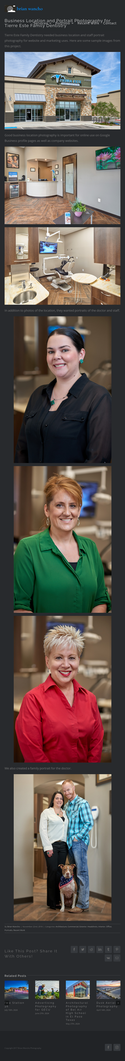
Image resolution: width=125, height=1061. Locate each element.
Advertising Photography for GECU (46, 1006)
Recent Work (19, 930)
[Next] (118, 1003)
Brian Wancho (13, 926)
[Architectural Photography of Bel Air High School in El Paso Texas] (78, 990)
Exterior (83, 926)
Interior (101, 926)
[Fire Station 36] (17, 990)
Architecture (61, 926)
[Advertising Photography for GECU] (47, 990)
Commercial (73, 926)
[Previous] (7, 1003)
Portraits (8, 930)
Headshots (92, 926)
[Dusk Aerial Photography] (108, 990)
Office (108, 926)
